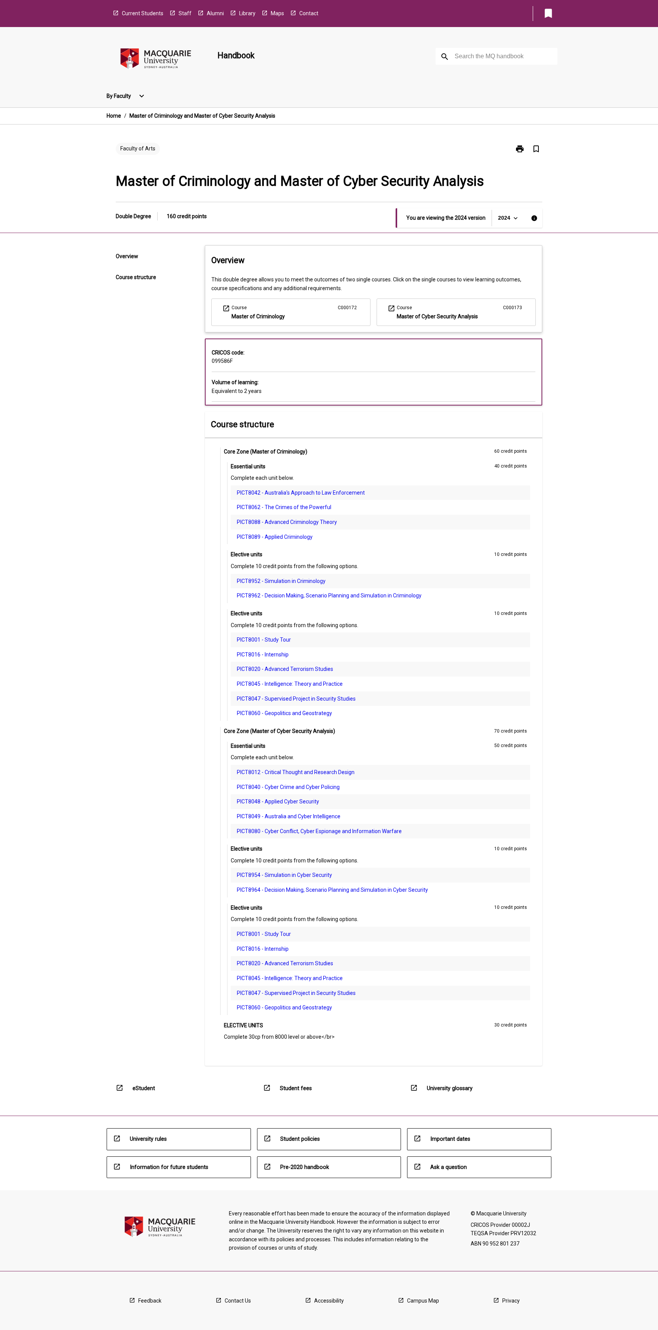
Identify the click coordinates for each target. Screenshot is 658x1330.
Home (114, 116)
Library (247, 13)
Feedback (149, 1301)
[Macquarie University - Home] (155, 60)
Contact (308, 13)
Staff (185, 13)
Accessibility (329, 1301)
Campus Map (423, 1301)
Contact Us (238, 1301)
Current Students (142, 13)
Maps (277, 13)
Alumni (215, 13)
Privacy (511, 1301)
